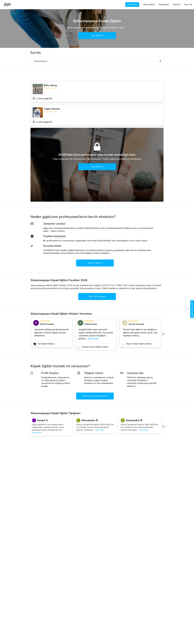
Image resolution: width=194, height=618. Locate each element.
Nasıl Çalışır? (149, 4)
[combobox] (97, 61)
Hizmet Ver (132, 4)
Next (163, 334)
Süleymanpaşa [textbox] (40, 61)
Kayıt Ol (176, 4)
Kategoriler (164, 4)
